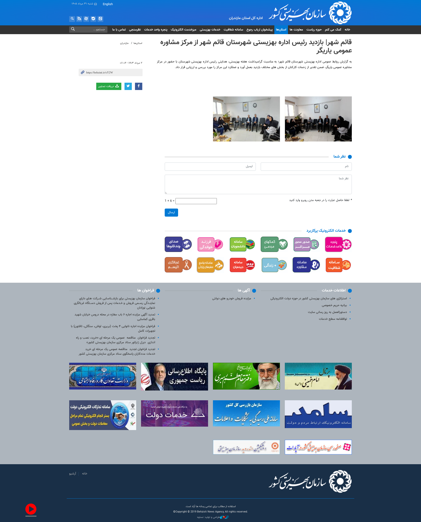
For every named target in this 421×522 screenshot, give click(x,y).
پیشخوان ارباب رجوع (260, 29)
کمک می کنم (333, 29)
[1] (318, 118)
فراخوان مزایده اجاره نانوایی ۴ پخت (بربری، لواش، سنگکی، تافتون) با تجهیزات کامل (113, 328)
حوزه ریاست (314, 29)
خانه (347, 29)
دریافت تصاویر (106, 86)
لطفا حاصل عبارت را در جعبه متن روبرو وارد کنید (320, 200)
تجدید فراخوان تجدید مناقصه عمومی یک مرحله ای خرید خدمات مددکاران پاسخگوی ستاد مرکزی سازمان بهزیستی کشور (117, 351)
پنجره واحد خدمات (155, 29)
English (108, 4)
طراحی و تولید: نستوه (208, 517)
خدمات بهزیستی (210, 29)
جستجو (72, 19)
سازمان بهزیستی (306, 12)
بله (93, 19)
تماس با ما (119, 29)
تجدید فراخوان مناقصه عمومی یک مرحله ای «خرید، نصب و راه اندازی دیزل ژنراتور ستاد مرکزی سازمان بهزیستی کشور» (115, 340)
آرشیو (72, 473)
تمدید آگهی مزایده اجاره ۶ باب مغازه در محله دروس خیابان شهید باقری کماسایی (115, 317)
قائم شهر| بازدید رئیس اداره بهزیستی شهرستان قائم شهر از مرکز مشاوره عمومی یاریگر (256, 46)
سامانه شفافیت (233, 29)
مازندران (124, 43)
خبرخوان (79, 19)
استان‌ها (281, 29)
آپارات (86, 19)
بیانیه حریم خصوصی (334, 305)
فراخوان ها (145, 291)
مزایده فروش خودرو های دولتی (231, 298)
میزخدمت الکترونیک (183, 29)
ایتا (100, 19)
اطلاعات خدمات (334, 291)
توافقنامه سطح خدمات (333, 319)
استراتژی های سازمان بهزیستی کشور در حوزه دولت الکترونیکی (308, 298)
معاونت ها (296, 29)
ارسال (171, 212)
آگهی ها (244, 291)
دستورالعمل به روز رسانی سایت (327, 312)
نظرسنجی (135, 29)
